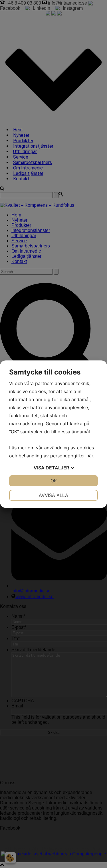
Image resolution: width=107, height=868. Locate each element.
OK (54, 480)
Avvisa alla (53, 495)
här (89, 456)
